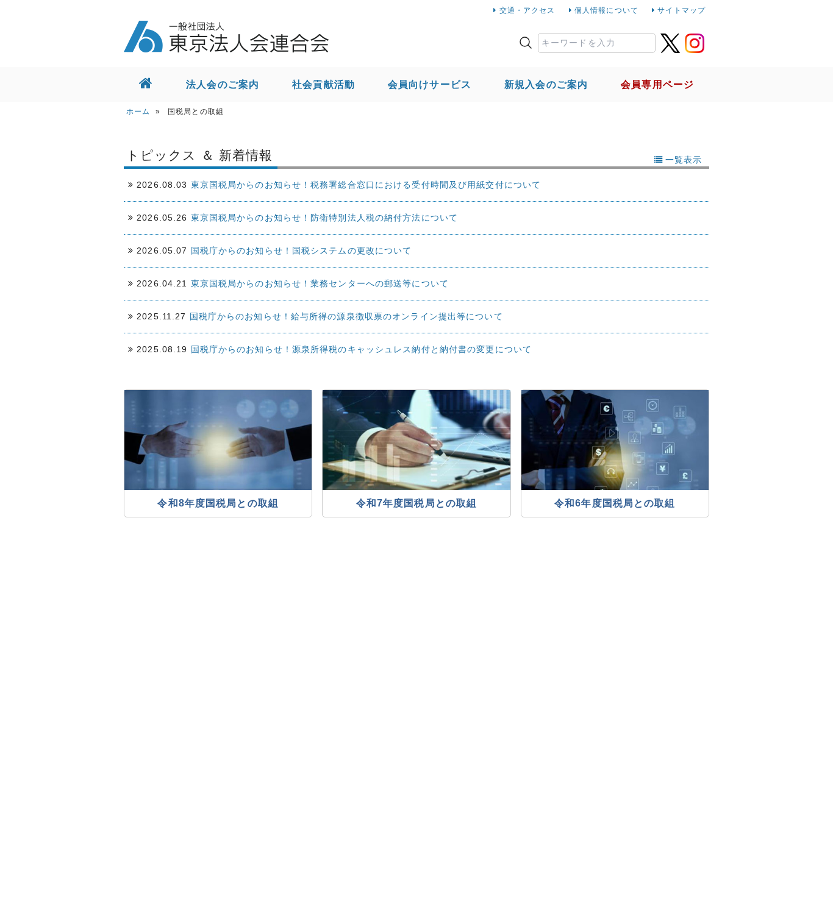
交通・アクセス (527, 10)
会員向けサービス (429, 84)
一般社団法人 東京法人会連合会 (226, 36)
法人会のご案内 (222, 84)
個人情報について (606, 10)
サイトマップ (681, 10)
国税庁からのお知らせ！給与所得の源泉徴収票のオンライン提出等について (346, 316)
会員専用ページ (657, 84)
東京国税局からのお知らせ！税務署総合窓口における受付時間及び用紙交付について (366, 185)
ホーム (138, 111)
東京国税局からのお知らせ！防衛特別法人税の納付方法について (324, 217)
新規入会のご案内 (546, 84)
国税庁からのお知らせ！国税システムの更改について (301, 250)
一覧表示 (683, 160)
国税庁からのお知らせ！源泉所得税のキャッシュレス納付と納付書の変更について (361, 349)
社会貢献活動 (323, 84)
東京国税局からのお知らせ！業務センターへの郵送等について (320, 283)
